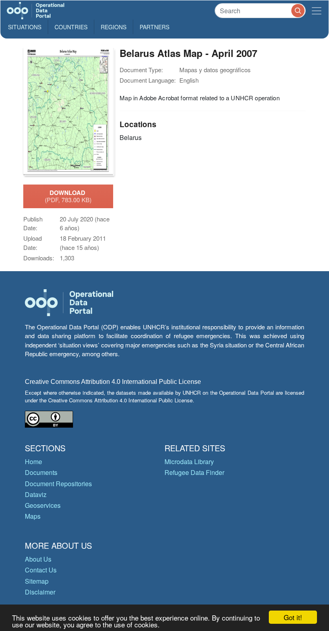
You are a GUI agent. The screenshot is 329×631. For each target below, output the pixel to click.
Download (68, 196)
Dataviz (36, 494)
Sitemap (37, 581)
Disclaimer (40, 592)
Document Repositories (58, 483)
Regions (113, 27)
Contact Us (41, 569)
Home (33, 461)
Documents (41, 472)
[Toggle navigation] (316, 11)
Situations (24, 27)
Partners (154, 27)
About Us (38, 559)
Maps (33, 516)
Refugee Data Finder (194, 472)
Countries (71, 27)
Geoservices (43, 505)
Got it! (293, 617)
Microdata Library (189, 461)
